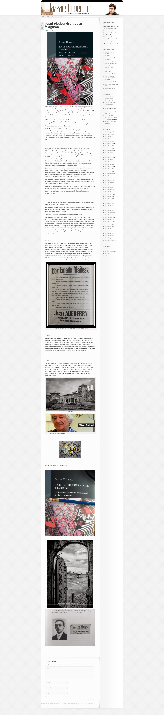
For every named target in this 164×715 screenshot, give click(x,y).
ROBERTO (107, 108)
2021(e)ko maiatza (109, 208)
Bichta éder (107, 82)
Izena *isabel (108, 102)
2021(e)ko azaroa (109, 194)
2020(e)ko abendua (109, 219)
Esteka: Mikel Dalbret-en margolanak (56, 465)
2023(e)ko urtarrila (109, 162)
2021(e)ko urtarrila (109, 217)
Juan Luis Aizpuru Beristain (111, 251)
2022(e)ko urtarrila (109, 189)
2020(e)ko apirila (109, 238)
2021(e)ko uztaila (109, 203)
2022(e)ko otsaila (109, 187)
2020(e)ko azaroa (109, 221)
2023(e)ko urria (108, 145)
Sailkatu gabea (108, 256)
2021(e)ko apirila (109, 210)
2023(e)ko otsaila (109, 159)
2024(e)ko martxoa (109, 134)
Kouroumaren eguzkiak (110, 84)
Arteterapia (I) (108, 74)
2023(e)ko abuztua (109, 150)
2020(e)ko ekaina (109, 233)
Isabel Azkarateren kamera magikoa (110, 104)
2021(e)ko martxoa (109, 212)
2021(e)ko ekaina (109, 205)
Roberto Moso (108, 115)
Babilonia (107, 88)
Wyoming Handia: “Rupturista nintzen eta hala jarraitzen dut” (111, 110)
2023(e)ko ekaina (109, 155)
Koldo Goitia (107, 253)
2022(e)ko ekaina (109, 178)
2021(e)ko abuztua (109, 201)
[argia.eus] (41, 1)
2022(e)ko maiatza (109, 180)
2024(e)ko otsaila (109, 136)
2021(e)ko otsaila (109, 215)
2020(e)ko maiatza (109, 235)
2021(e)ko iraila (108, 198)
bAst (51, 30)
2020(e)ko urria (108, 224)
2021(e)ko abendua (109, 192)
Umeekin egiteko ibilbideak (111, 58)
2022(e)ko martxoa (109, 185)
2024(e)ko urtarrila (109, 139)
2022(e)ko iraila (108, 171)
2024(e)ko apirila (109, 132)
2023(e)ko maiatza (109, 157)
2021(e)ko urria (108, 196)
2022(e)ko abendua (109, 164)
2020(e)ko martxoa (109, 240)
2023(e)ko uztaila (109, 152)
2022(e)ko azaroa (109, 166)
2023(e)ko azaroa (109, 143)
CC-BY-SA (89, 709)
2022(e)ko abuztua (109, 173)
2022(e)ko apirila (109, 182)
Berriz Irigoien (112, 121)
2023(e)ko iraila (108, 148)
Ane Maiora (107, 97)
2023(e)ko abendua (109, 141)
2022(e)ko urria (108, 168)
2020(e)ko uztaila (109, 231)
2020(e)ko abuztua (109, 228)
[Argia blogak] (122, 1)
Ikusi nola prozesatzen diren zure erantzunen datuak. (80, 703)
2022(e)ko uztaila (109, 175)
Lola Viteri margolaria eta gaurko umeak (111, 98)
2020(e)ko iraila (108, 226)
